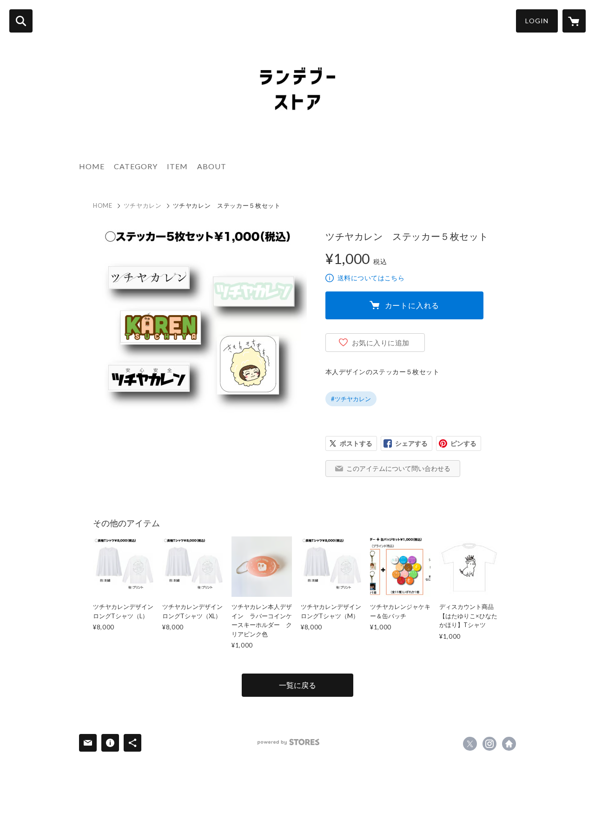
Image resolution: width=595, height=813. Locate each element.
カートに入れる (412, 305)
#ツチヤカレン (351, 399)
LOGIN (537, 21)
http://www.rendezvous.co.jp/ (509, 744)
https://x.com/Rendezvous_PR (470, 744)
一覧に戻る (297, 685)
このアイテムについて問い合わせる (398, 468)
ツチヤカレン (143, 205)
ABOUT (211, 166)
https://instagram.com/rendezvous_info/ (489, 744)
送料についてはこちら (370, 278)
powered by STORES (288, 742)
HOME (92, 166)
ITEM (177, 166)
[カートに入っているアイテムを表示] (574, 21)
